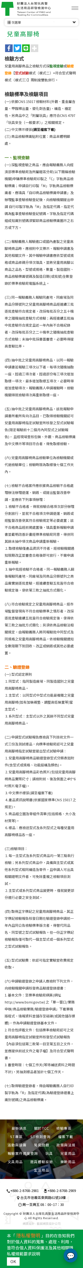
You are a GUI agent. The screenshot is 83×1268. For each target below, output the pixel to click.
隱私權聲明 (28, 1235)
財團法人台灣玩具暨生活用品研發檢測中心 (26, 9)
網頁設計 (29, 1223)
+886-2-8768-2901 (24, 1190)
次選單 (16, 22)
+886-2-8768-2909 (61, 1190)
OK (13, 1261)
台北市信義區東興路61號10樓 (43, 1197)
